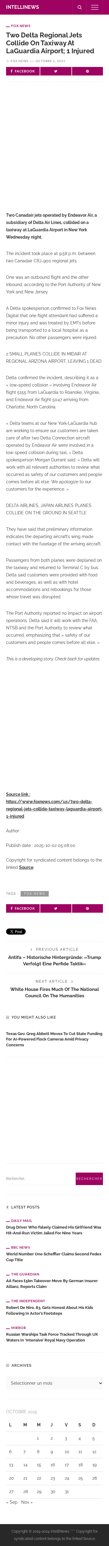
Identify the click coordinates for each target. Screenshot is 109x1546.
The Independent (28, 1301)
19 (94, 1464)
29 (39, 1491)
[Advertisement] (54, 152)
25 (80, 1478)
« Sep (12, 1502)
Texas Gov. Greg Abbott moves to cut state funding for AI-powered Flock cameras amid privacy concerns (54, 1039)
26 (94, 1478)
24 (67, 1478)
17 (67, 1464)
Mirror (18, 1328)
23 (53, 1478)
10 (67, 1451)
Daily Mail (21, 1220)
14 (25, 1464)
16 (53, 1464)
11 (80, 1451)
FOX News (21, 26)
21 (25, 1478)
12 (94, 1451)
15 (39, 1464)
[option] (54, 1038)
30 (53, 1491)
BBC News (20, 1247)
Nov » (27, 1502)
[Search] (79, 7)
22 (39, 1478)
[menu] (94, 7)
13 (11, 1464)
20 (11, 1478)
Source (26, 867)
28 (25, 1491)
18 (80, 1464)
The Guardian (25, 1274)
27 (11, 1491)
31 (67, 1491)
